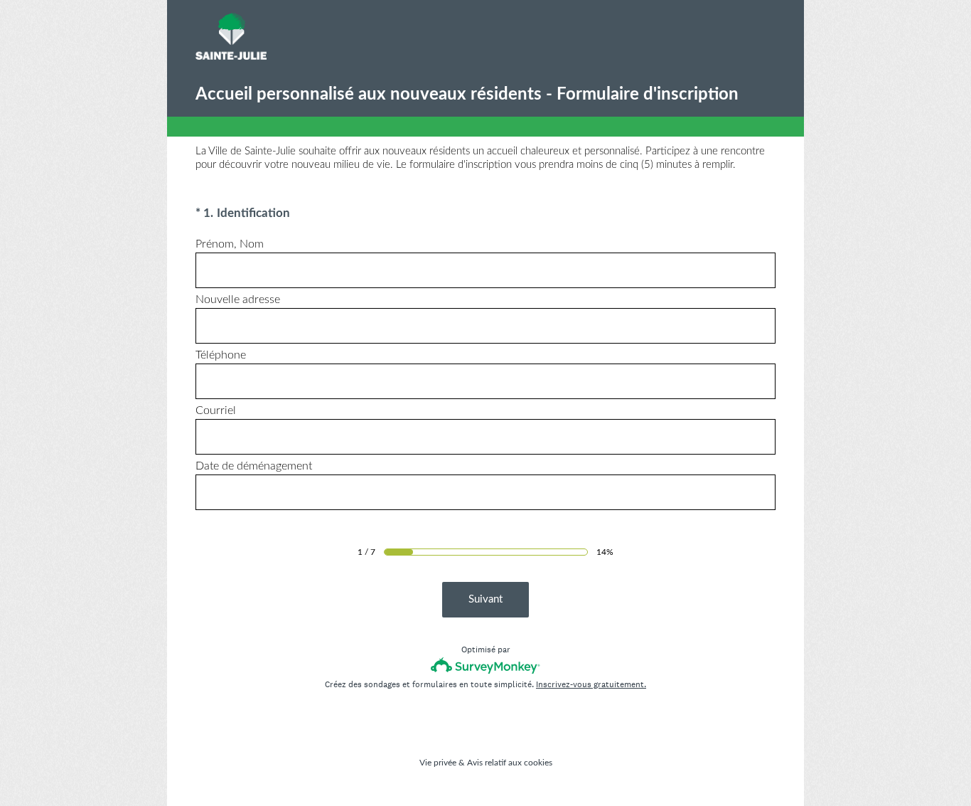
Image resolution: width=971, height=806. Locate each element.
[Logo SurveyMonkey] (485, 665)
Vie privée (437, 762)
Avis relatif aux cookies (509, 762)
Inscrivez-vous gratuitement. (591, 684)
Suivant (485, 599)
